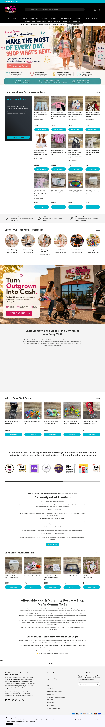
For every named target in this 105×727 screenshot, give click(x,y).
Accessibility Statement (53, 708)
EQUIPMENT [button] (78, 18)
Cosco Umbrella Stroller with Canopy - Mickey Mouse (90, 423)
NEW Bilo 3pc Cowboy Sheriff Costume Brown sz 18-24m (92, 114)
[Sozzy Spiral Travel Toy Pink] (33, 565)
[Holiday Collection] (77, 241)
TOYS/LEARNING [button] (66, 18)
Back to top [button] (52, 664)
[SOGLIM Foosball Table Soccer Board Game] (75, 180)
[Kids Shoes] (60, 241)
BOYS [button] (7, 18)
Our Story (49, 682)
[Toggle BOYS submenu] (10, 18)
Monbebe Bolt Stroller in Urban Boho (12, 422)
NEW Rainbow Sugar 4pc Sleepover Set (90, 576)
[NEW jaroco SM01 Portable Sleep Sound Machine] (92, 180)
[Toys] (93, 241)
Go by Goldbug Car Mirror (71, 576)
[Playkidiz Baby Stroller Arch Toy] (33, 410)
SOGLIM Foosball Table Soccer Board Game (75, 191)
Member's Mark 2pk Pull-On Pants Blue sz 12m (40, 114)
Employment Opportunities (54, 691)
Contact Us (50, 688)
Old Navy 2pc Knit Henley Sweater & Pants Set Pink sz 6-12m (40, 192)
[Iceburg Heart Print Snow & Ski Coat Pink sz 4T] (58, 141)
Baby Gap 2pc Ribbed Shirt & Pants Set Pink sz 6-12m (92, 152)
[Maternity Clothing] (44, 241)
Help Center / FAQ (52, 679)
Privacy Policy (50, 694)
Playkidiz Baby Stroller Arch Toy (32, 422)
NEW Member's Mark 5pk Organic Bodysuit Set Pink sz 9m (75, 114)
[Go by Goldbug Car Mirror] (72, 565)
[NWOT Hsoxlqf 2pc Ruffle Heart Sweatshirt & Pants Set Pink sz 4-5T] (58, 103)
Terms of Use (50, 702)
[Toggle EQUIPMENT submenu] (83, 18)
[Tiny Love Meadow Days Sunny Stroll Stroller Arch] (72, 410)
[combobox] (55, 9)
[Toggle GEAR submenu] (90, 18)
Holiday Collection (77, 250)
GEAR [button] (87, 18)
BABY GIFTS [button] (95, 18)
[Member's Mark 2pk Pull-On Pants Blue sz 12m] (41, 103)
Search (49, 676)
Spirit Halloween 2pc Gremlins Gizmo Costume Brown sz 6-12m (41, 153)
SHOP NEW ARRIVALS (18, 137)
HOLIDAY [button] (44, 18)
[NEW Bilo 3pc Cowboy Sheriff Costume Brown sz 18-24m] (92, 103)
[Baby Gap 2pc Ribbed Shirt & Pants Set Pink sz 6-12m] (92, 141)
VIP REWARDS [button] (67, 21)
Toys (93, 250)
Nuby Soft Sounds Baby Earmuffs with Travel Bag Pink (51, 577)
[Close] (103, 717)
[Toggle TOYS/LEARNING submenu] (72, 18)
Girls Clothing (12, 250)
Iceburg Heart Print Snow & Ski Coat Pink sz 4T (58, 152)
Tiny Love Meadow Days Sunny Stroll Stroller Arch (71, 422)
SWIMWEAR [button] (23, 18)
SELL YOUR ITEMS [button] (30, 21)
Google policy (32, 721)
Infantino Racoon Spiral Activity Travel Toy (51, 422)
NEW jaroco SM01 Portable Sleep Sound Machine (92, 192)
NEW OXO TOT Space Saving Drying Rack (57, 191)
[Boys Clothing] (28, 241)
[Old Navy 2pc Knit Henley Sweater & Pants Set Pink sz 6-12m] (41, 180)
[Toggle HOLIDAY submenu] (48, 18)
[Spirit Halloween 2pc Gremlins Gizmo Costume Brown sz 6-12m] (41, 141)
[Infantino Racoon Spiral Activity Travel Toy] (52, 410)
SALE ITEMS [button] (76, 21)
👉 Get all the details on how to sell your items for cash (52, 653)
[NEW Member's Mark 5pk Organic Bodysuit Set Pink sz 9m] (75, 103)
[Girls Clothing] (12, 241)
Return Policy (50, 705)
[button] (99, 9)
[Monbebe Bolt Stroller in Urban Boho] (13, 410)
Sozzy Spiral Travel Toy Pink (32, 576)
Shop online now (25, 627)
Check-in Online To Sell (75, 24)
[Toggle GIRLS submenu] (17, 18)
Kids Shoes (61, 250)
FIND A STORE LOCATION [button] (44, 21)
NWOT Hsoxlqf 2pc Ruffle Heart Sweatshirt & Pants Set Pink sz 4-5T (58, 115)
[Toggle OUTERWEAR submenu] (39, 18)
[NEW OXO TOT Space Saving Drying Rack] (58, 180)
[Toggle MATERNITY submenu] (59, 18)
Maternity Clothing (44, 251)
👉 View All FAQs (52, 544)
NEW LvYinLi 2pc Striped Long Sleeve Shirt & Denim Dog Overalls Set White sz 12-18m (75, 154)
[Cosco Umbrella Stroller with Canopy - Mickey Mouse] (91, 410)
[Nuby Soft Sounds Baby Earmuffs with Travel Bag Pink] (52, 565)
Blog (48, 685)
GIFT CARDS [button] (57, 21)
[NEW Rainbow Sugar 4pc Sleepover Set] (91, 565)
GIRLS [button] (14, 18)
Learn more (26, 1)
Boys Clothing (28, 250)
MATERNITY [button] (54, 18)
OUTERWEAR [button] (34, 18)
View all (98, 92)
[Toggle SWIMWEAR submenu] (28, 18)
